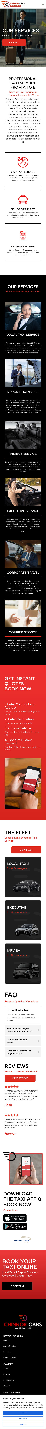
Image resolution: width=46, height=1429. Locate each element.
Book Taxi (17, 1286)
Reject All (23, 1424)
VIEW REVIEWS (20, 1078)
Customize (23, 1419)
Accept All (23, 1413)
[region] (23, 1412)
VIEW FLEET (26, 850)
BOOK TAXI (14, 42)
